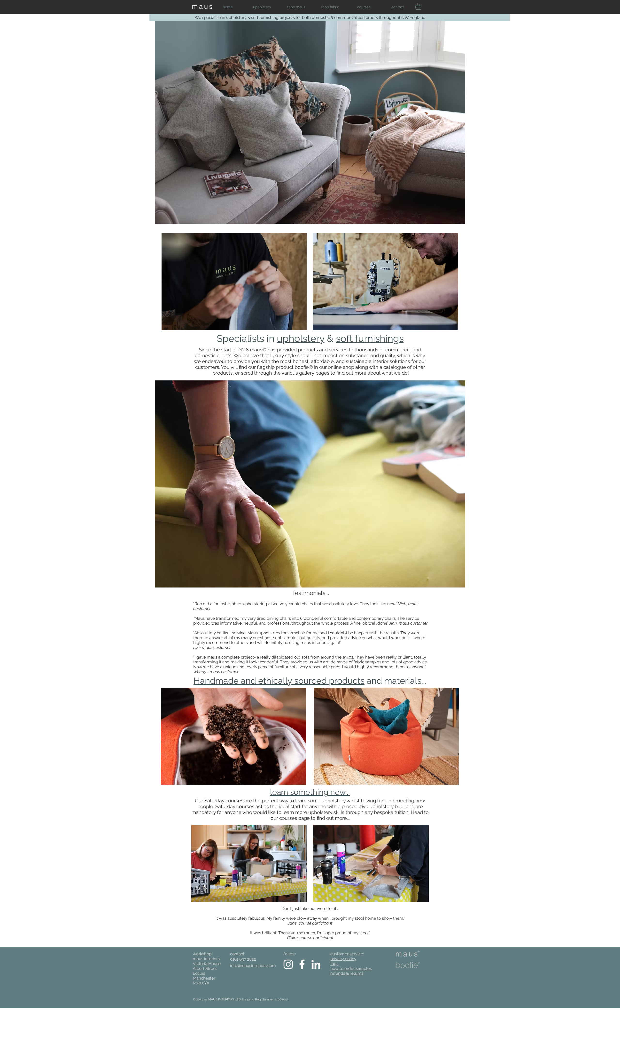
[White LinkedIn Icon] (316, 964)
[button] (262, 7)
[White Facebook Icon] (302, 964)
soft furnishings (370, 338)
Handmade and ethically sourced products (279, 681)
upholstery (301, 338)
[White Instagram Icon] (288, 964)
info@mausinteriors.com (253, 965)
